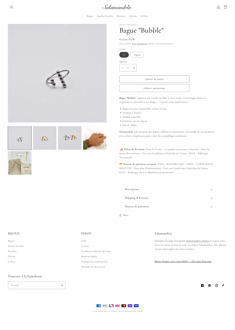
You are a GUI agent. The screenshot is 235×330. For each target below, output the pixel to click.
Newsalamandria (104, 311)
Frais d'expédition (139, 44)
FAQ (83, 240)
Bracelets (12, 251)
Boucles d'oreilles (16, 246)
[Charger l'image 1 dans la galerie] (19, 138)
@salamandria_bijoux (197, 240)
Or (124, 54)
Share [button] (125, 215)
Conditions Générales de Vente (96, 251)
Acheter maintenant (154, 88)
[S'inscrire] (61, 285)
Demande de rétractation (93, 266)
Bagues (11, 240)
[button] (11, 7)
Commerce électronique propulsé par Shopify (126, 311)
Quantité (123, 61)
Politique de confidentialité (94, 261)
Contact (85, 246)
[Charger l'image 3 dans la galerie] (70, 138)
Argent (137, 54)
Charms (11, 256)
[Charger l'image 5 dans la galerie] (19, 163)
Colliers (12, 261)
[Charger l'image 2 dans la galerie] (45, 138)
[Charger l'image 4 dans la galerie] (95, 138)
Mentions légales (89, 256)
